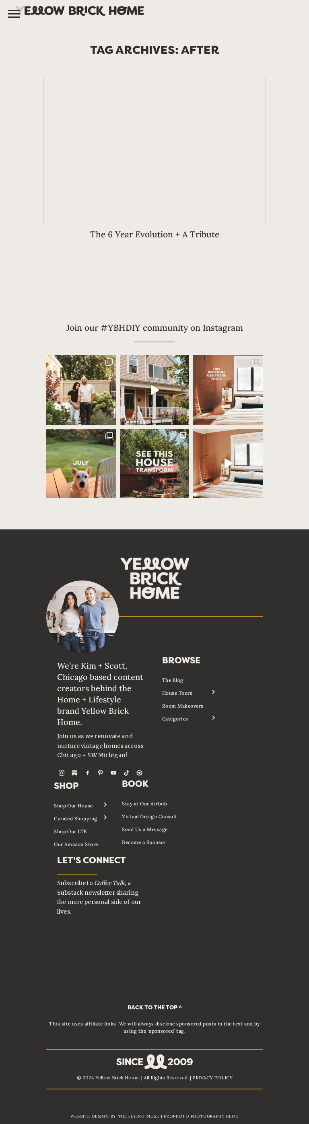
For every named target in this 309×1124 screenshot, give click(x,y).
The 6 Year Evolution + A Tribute (154, 234)
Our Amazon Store (76, 844)
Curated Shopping (75, 818)
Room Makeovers (183, 706)
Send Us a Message (144, 829)
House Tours (177, 693)
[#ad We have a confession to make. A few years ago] (228, 463)
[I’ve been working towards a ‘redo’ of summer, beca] (81, 463)
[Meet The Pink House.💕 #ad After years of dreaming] (155, 390)
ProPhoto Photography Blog (201, 1116)
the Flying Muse (138, 1116)
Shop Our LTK (70, 831)
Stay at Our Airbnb (144, 804)
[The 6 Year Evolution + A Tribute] (154, 150)
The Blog (172, 680)
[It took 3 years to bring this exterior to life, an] (155, 463)
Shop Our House (73, 806)
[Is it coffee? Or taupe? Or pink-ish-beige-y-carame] (228, 390)
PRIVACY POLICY (212, 1078)
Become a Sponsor (144, 842)
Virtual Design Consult (149, 816)
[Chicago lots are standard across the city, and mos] (81, 390)
